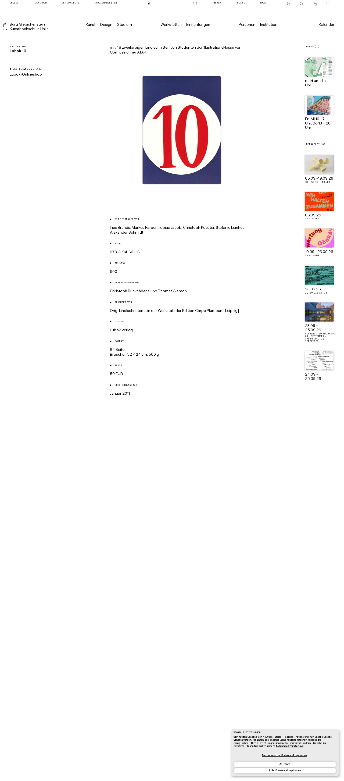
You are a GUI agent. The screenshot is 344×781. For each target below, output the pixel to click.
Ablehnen (285, 764)
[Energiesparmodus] (148, 3)
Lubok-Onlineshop (26, 75)
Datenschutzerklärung (289, 746)
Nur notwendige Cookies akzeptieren (284, 755)
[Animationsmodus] (196, 3)
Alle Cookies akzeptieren (284, 770)
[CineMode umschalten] (328, 3)
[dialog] (285, 752)
